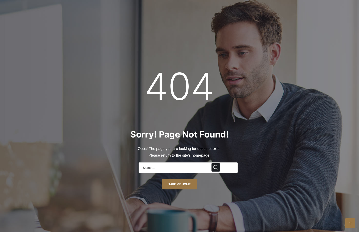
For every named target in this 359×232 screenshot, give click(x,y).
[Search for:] (188, 167)
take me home (179, 184)
